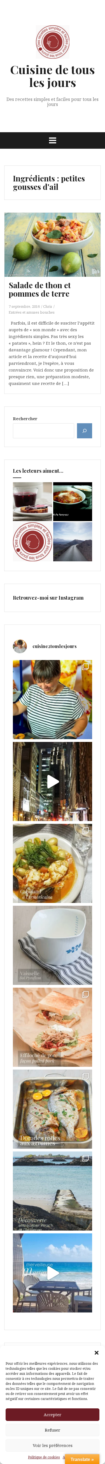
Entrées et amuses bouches (32, 312)
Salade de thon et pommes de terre (40, 289)
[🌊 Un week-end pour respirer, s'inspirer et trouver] (52, 1191)
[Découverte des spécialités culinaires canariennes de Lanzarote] (72, 541)
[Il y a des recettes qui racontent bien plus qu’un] (52, 863)
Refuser (52, 1430)
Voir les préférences (53, 1445)
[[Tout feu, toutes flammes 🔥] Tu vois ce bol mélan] (52, 945)
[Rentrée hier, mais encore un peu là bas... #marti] (52, 1272)
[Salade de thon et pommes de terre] (56, 252)
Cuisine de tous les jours (52, 76)
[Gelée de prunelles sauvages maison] (32, 501)
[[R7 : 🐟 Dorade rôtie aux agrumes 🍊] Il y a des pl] (52, 1109)
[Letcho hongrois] (72, 501)
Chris (47, 306)
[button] (96, 1353)
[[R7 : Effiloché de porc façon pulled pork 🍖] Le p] (52, 1027)
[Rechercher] (84, 430)
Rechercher (25, 418)
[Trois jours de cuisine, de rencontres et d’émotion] (52, 699)
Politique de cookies (44, 1457)
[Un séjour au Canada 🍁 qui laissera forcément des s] (52, 781)
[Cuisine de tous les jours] (52, 43)
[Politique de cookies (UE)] (32, 541)
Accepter (52, 1414)
